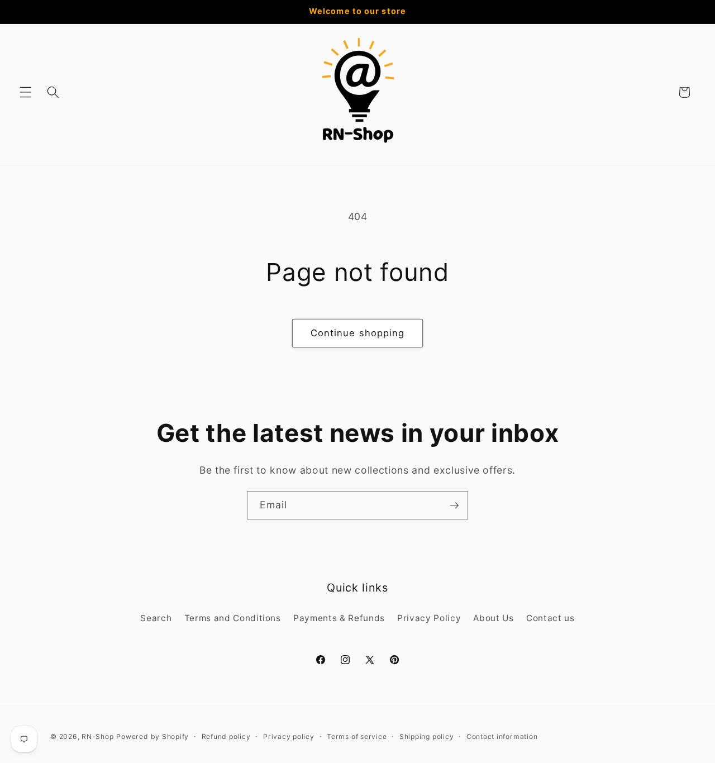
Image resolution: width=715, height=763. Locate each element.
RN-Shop (97, 736)
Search (155, 618)
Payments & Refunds (339, 618)
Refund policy (226, 736)
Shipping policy (426, 736)
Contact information (502, 736)
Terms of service (357, 736)
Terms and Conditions (232, 618)
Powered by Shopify (152, 736)
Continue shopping (358, 332)
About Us (493, 618)
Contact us (550, 618)
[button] (25, 92)
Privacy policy (288, 736)
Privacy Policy (429, 618)
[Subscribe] (454, 505)
